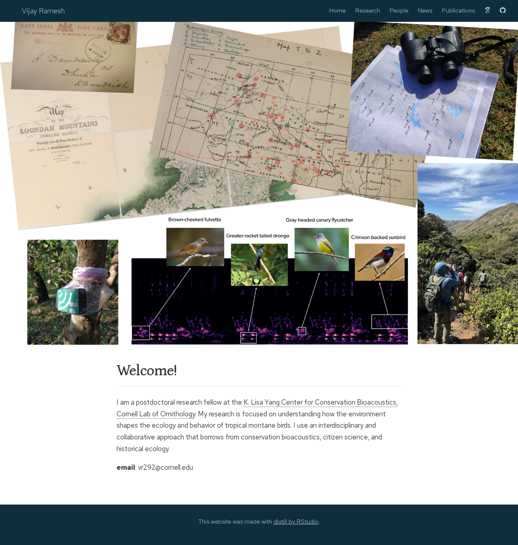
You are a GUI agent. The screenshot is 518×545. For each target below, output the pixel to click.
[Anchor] (110, 371)
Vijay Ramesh (43, 10)
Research (367, 10)
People (399, 10)
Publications (458, 10)
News (425, 10)
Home (337, 10)
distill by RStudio (296, 521)
